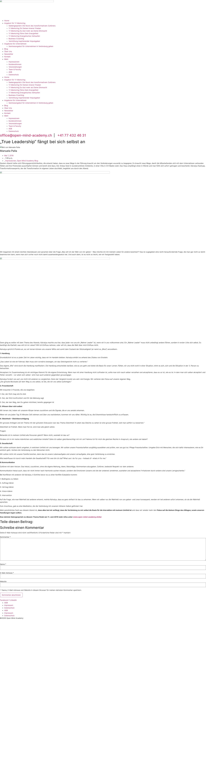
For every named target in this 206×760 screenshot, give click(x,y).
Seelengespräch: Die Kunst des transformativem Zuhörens (32, 26)
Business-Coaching (16, 39)
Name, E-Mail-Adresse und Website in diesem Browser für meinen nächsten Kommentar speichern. (42, 590)
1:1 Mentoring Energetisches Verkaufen (24, 36)
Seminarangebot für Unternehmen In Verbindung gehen (31, 46)
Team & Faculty (15, 69)
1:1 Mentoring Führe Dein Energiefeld (23, 33)
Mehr (6, 59)
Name (3, 564)
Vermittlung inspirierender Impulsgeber (24, 41)
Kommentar (5, 537)
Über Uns (8, 51)
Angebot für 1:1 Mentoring (14, 23)
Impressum (8, 605)
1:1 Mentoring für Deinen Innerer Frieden (25, 28)
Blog (6, 49)
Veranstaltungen (15, 67)
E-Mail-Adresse (7, 573)
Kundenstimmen (15, 64)
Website (3, 581)
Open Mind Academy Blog (27, 161)
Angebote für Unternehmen (15, 44)
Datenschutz (14, 75)
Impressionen (14, 62)
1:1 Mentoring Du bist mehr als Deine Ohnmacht (28, 31)
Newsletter (8, 54)
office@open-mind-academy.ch (26, 135)
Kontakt (7, 57)
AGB (10, 72)
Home (6, 21)
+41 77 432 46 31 (71, 135)
